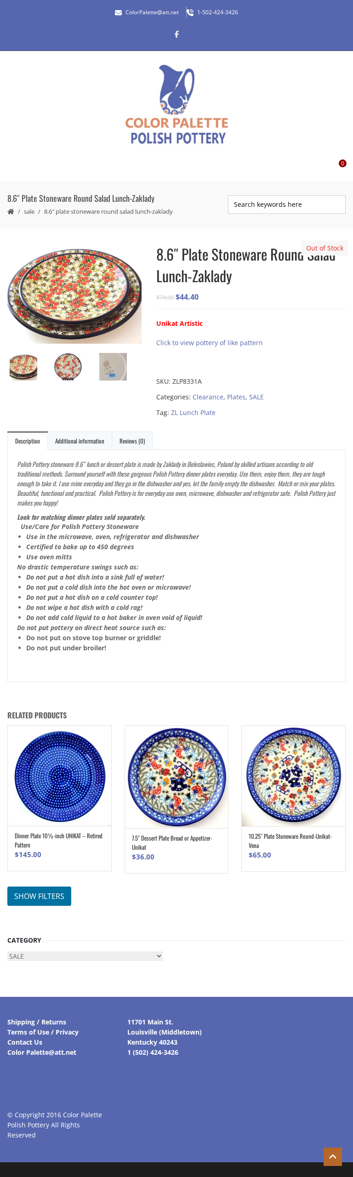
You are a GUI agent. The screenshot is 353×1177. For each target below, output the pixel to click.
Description (27, 440)
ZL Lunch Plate (193, 412)
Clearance (208, 396)
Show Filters (39, 896)
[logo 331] (119, 368)
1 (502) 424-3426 (152, 1052)
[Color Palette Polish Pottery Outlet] (176, 104)
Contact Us (24, 1042)
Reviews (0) (132, 440)
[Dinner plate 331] (74, 368)
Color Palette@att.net (41, 1052)
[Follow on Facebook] (176, 34)
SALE (29, 211)
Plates (236, 396)
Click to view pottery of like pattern (209, 342)
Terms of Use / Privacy (43, 1032)
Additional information (79, 440)
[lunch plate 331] (74, 293)
